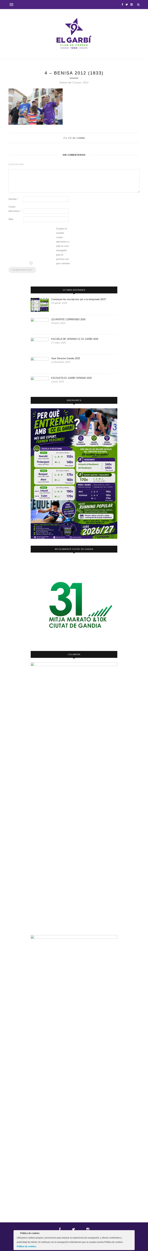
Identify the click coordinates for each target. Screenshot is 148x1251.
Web (10, 219)
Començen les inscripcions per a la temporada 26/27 (78, 299)
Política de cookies (27, 1246)
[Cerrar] (131, 1234)
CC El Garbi (76, 138)
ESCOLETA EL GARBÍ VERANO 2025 (71, 378)
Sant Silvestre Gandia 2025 (65, 358)
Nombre (13, 199)
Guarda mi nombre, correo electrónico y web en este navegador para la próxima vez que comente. (63, 246)
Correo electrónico (14, 208)
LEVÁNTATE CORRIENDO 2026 (68, 319)
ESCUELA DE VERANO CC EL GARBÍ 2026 (74, 339)
